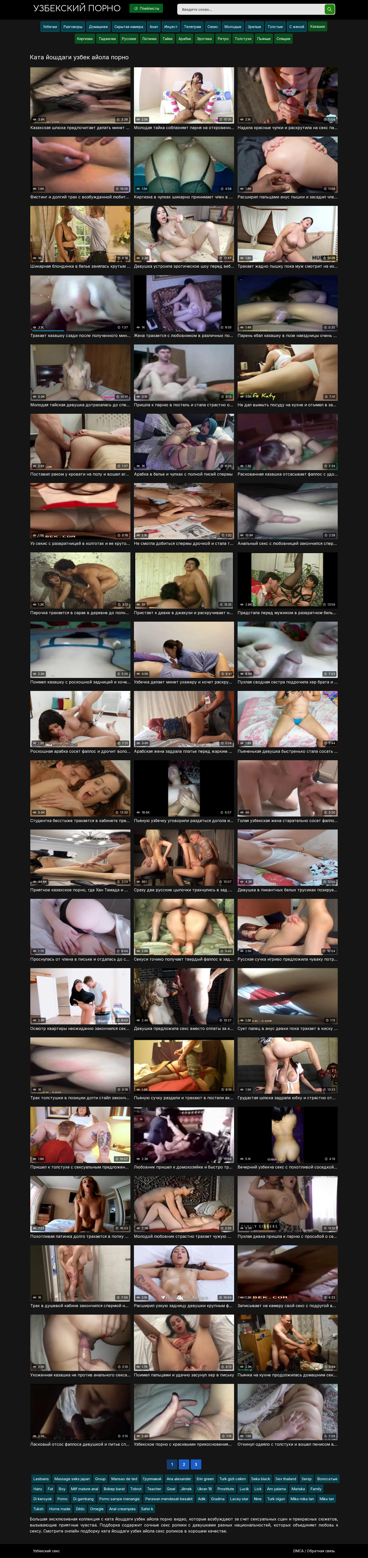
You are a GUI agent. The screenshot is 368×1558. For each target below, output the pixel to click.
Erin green (205, 1478)
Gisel (171, 1488)
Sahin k (147, 1508)
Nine (258, 1498)
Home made (59, 1508)
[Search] (330, 9)
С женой (296, 27)
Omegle (97, 1508)
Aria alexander (179, 1478)
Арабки (184, 39)
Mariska (298, 1488)
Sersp (307, 1478)
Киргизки (85, 39)
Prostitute (225, 1488)
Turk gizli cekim (232, 1478)
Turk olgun (276, 1498)
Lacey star (239, 1498)
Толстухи (243, 39)
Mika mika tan (302, 1498)
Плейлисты (149, 8)
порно (77, 8)
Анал (154, 27)
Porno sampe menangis (119, 1498)
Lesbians (41, 1478)
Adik (202, 1498)
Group (100, 1478)
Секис (213, 27)
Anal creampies (122, 1508)
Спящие (283, 39)
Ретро (223, 39)
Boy (62, 1488)
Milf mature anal (84, 1488)
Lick (258, 1488)
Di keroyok (42, 1498)
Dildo (80, 1508)
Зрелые (254, 27)
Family (315, 1488)
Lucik (244, 1488)
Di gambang (83, 1498)
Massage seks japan (72, 1478)
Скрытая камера (128, 27)
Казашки (317, 26)
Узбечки (50, 27)
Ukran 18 (204, 1488)
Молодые (233, 27)
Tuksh (38, 1508)
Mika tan (326, 1498)
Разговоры (73, 27)
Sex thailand (286, 1478)
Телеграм (192, 27)
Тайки (167, 39)
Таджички (107, 39)
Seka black (260, 1478)
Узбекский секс (46, 1551)
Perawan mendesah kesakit (169, 1498)
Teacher (154, 1488)
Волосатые (327, 1478)
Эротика (204, 39)
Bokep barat (114, 1488)
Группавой (152, 1478)
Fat (50, 1488)
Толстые (275, 27)
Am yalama (276, 1488)
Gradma (218, 1498)
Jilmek (186, 1488)
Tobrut (135, 1488)
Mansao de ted (124, 1478)
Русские (129, 39)
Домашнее (98, 27)
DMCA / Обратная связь (314, 1551)
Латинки (149, 39)
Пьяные (264, 39)
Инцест (170, 27)
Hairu (37, 1488)
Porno (62, 1498)
